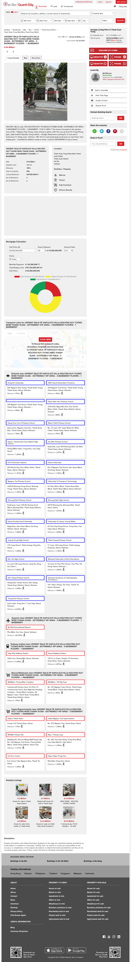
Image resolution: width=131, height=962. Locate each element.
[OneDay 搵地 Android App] (76, 950)
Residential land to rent (59, 911)
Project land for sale (96, 915)
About (13, 892)
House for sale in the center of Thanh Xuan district (22, 826)
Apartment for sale (95, 896)
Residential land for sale (97, 911)
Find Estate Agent (18, 915)
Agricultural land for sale (97, 919)
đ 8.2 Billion (69, 821)
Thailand (53, 873)
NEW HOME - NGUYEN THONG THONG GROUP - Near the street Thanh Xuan (69, 804)
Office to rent (54, 900)
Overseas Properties (83, 2)
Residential (42, 6)
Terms (11, 256)
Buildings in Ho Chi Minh (57, 861)
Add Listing (121, 2)
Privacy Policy (16, 911)
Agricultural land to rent (59, 919)
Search (120, 21)
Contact (13, 896)
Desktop (98, 57)
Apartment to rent (56, 896)
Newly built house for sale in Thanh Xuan (45, 802)
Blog (12, 927)
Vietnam (28, 873)
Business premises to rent (60, 907)
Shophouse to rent (57, 904)
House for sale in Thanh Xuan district (22, 802)
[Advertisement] (108, 169)
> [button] (81, 91)
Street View (36, 58)
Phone (117, 57)
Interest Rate (69, 247)
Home (13, 888)
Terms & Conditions (77, 957)
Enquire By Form (108, 50)
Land (55, 6)
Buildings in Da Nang (93, 861)
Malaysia (77, 873)
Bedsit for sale (93, 892)
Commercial (68, 6)
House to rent (55, 888)
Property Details (13, 58)
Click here (45, 339)
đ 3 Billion (21, 821)
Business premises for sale (99, 907)
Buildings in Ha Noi (18, 861)
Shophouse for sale (95, 904)
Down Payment (44, 247)
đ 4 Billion (21, 798)
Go (120, 118)
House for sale (93, 888)
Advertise (14, 904)
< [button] (9, 91)
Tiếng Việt (123, 6)
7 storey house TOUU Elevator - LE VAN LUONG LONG (69, 826)
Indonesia (89, 873)
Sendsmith (123, 150)
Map (25, 58)
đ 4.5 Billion (69, 798)
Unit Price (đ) (14, 247)
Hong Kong (15, 873)
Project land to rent (57, 915)
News (12, 900)
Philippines (40, 873)
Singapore (65, 873)
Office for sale (93, 900)
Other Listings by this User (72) (113, 79)
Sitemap (14, 907)
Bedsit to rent (55, 892)
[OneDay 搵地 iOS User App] (54, 950)
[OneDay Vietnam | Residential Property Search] (18, 4)
